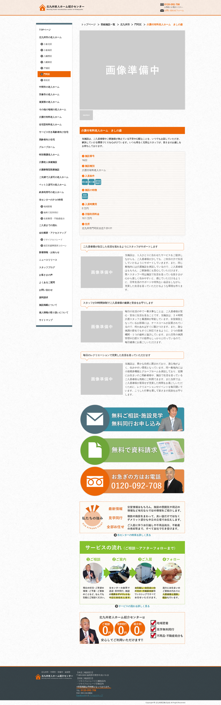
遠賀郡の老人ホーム (49, 102)
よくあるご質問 (47, 282)
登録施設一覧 (108, 24)
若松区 (47, 80)
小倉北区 (48, 44)
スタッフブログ (47, 267)
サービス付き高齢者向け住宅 (53, 132)
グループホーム (47, 147)
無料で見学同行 (51, 212)
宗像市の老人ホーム (49, 94)
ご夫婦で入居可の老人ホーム (53, 177)
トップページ (88, 24)
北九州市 (125, 24)
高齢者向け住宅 (47, 139)
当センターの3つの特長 (51, 199)
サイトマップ (46, 320)
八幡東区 (48, 62)
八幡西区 (48, 56)
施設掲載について (48, 305)
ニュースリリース (48, 260)
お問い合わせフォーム (174, 10)
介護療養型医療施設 (49, 169)
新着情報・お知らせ (49, 252)
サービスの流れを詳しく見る (134, 606)
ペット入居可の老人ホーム (52, 184)
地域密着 (48, 206)
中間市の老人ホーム (49, 87)
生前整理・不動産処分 (54, 218)
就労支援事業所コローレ (55, 245)
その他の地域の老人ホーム (52, 109)
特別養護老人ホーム (49, 154)
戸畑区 (47, 68)
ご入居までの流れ (48, 225)
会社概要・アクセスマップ (52, 232)
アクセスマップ (96, 695)
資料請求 (43, 297)
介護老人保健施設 (48, 162)
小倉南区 (48, 50)
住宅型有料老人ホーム (50, 124)
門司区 (47, 74)
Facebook (80, 695)
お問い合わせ (46, 290)
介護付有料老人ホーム (50, 117)
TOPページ (45, 29)
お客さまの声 (46, 275)
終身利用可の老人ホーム (51, 192)
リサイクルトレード (53, 239)
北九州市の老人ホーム (50, 37)
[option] (132, 70)
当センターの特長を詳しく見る (134, 535)
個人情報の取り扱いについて (53, 312)
